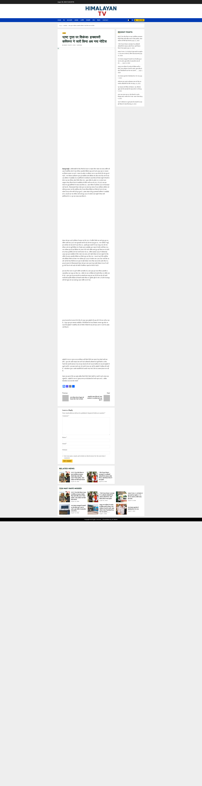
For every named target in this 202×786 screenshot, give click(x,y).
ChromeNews (106, 784)
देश (64, 20)
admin (65, 45)
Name (64, 702)
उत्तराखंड (76, 20)
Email (64, 708)
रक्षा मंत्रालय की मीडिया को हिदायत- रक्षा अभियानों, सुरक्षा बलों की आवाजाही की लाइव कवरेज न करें (129, 88)
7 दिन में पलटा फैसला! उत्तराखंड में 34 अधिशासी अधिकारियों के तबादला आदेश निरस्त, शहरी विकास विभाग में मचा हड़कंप (92, 741)
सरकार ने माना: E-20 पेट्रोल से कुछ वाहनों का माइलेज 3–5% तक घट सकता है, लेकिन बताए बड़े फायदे (121, 761)
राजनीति (82, 20)
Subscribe (141, 20)
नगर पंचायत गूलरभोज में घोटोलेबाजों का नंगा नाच (128, 76)
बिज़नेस (98, 20)
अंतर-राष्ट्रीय (69, 20)
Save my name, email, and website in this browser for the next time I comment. (84, 722)
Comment (65, 680)
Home (59, 20)
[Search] (133, 20)
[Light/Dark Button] (129, 20)
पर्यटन (93, 20)
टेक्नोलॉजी (88, 20)
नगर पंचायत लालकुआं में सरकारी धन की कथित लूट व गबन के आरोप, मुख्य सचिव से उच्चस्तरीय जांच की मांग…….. (130, 61)
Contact (105, 20)
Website (64, 714)
